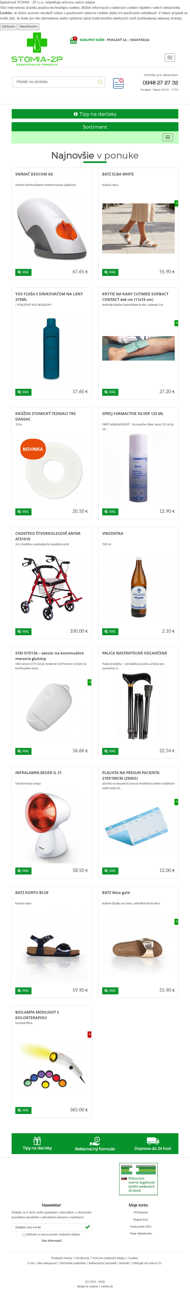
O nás (31, 1263)
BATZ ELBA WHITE (118, 174)
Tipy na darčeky (97, 114)
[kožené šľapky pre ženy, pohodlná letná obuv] (138, 910)
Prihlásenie (141, 1212)
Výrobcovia (82, 1258)
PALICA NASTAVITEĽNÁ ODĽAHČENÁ (134, 653)
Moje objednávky (141, 1233)
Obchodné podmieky (73, 1263)
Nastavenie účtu (140, 1226)
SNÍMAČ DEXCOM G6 (34, 174)
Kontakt (124, 1263)
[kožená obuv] (138, 191)
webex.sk (107, 1286)
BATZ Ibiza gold (116, 892)
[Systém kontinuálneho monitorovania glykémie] (51, 191)
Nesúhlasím (28, 27)
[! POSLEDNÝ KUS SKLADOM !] (51, 311)
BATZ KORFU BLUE (32, 892)
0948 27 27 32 (160, 83)
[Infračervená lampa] (51, 790)
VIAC (25, 272)
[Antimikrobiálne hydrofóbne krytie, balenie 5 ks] (138, 311)
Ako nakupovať (47, 1263)
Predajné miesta (61, 1258)
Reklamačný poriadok (103, 1263)
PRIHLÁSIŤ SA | (118, 40)
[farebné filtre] (51, 1029)
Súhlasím (8, 27)
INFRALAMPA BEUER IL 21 (38, 772)
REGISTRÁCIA (139, 40)
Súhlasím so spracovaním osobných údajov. (53, 1234)
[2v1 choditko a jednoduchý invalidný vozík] (51, 550)
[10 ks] (51, 431)
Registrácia (140, 1220)
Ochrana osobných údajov (108, 1258)
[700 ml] (138, 550)
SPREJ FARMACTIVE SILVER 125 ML (133, 413)
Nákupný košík (92, 40)
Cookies (6, 13)
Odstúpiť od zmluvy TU (147, 1263)
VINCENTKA (112, 533)
